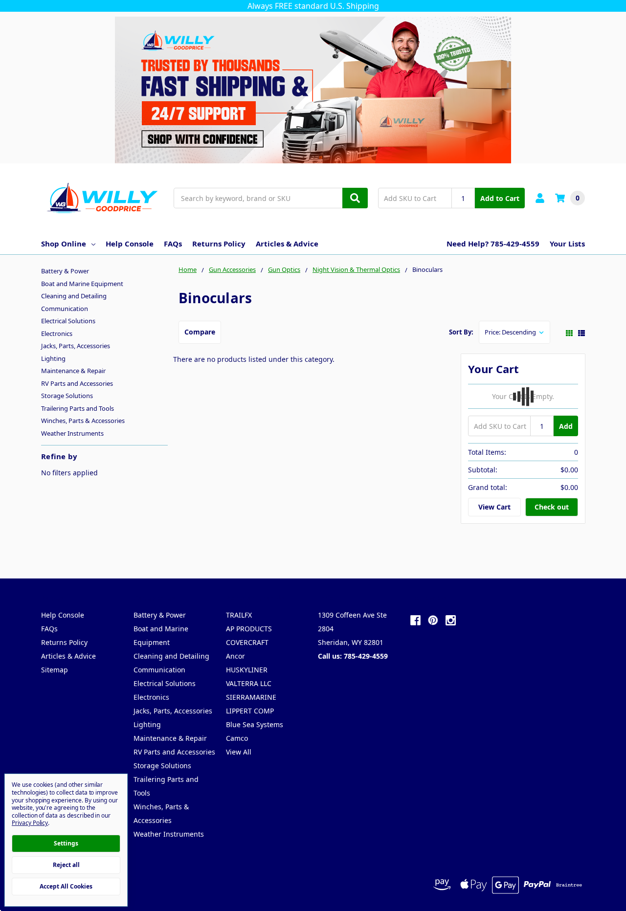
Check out (552, 506)
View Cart (494, 506)
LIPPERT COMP (250, 710)
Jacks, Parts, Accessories (75, 345)
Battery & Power (65, 271)
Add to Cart (499, 198)
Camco (237, 738)
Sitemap (54, 669)
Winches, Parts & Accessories (83, 420)
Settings (66, 843)
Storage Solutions (67, 395)
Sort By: (461, 332)
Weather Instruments (72, 433)
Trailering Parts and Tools (77, 408)
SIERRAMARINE (251, 697)
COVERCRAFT (247, 642)
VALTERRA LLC (248, 683)
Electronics (56, 333)
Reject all (66, 865)
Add (566, 426)
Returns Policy (219, 243)
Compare (199, 331)
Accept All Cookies (66, 886)
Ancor (235, 656)
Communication (64, 308)
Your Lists (567, 243)
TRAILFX (239, 615)
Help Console (130, 243)
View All (238, 751)
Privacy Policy (30, 823)
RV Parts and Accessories (77, 383)
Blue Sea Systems (254, 724)
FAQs (173, 243)
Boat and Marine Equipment (82, 283)
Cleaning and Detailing (74, 295)
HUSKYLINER (247, 669)
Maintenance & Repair (73, 370)
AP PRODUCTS (249, 628)
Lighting (53, 358)
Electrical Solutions (68, 320)
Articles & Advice (287, 243)
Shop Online (63, 243)
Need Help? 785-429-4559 (493, 243)
